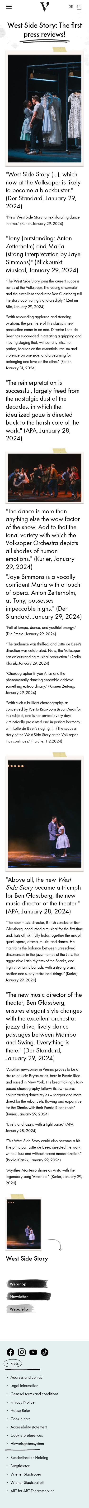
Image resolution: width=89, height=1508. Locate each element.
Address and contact (26, 1377)
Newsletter (19, 1296)
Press (14, 1363)
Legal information (24, 1385)
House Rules (20, 1410)
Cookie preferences (26, 1435)
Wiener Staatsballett (27, 1482)
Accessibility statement (28, 1427)
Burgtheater (19, 1465)
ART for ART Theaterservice (32, 1490)
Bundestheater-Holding (29, 1457)
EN (79, 6)
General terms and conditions (34, 1393)
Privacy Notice (22, 1402)
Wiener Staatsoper (25, 1474)
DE (71, 6)
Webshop (18, 1284)
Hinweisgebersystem (27, 1443)
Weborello (19, 1309)
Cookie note (20, 1418)
